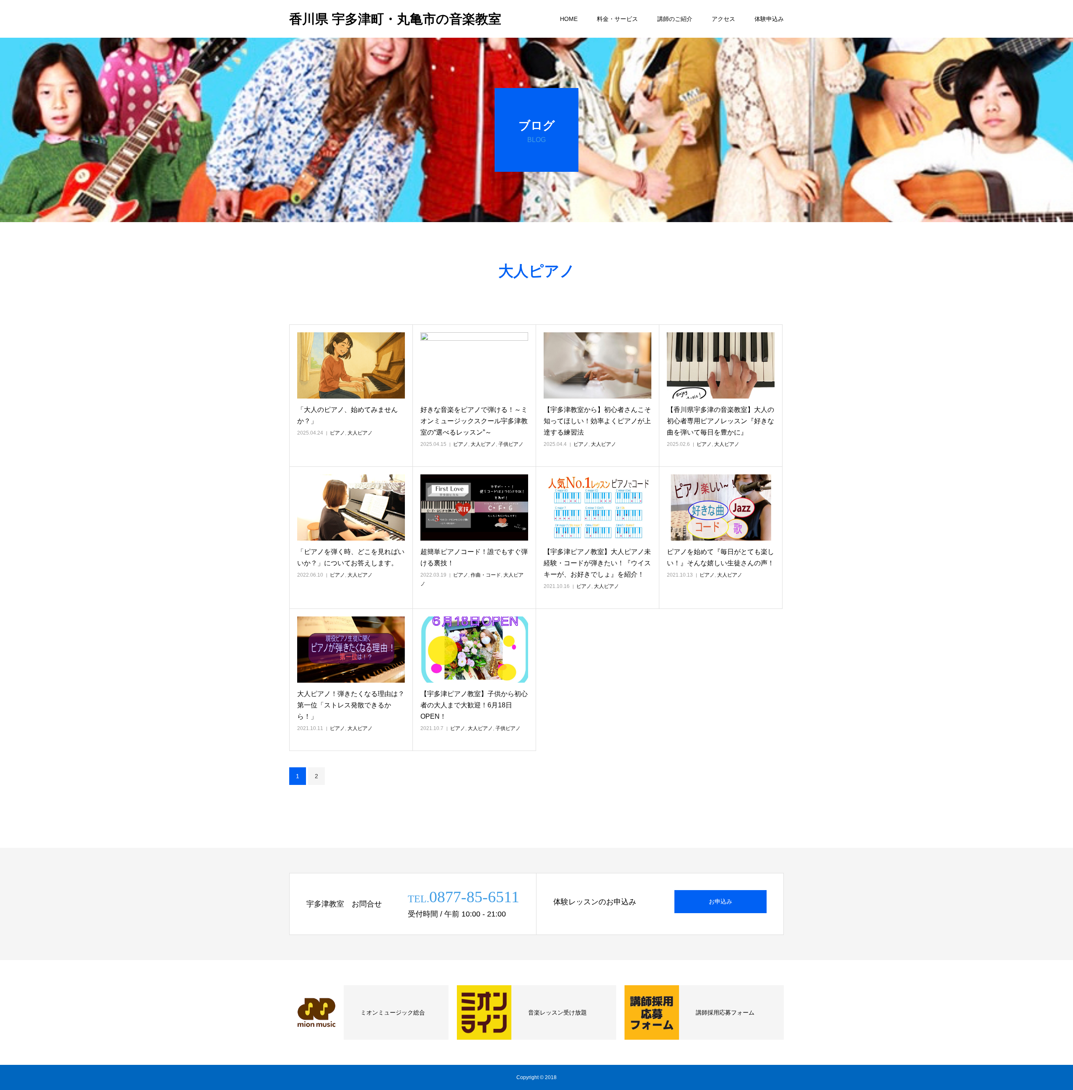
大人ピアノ (360, 433)
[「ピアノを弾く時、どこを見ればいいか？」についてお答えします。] (351, 507)
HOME (569, 19)
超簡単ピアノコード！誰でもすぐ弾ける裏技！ (474, 557)
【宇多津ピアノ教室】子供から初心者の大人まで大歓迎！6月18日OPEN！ (474, 705)
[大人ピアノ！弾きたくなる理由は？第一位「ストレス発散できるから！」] (351, 649)
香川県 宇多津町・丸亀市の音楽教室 (395, 19)
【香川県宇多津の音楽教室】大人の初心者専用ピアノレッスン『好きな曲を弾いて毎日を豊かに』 (720, 421)
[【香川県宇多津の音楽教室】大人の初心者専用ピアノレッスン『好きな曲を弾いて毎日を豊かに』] (721, 365)
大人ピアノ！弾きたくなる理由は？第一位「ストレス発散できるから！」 (350, 705)
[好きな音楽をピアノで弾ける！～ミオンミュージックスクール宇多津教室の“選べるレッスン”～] (474, 365)
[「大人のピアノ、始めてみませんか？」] (351, 365)
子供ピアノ (511, 444)
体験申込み (769, 19)
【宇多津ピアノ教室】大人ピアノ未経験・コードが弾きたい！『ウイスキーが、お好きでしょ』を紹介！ (597, 563)
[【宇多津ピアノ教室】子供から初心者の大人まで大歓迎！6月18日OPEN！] (474, 649)
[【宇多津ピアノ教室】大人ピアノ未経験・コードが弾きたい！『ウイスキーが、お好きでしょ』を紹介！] (597, 507)
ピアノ (337, 433)
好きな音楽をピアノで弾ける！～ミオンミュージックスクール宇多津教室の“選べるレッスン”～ (474, 421)
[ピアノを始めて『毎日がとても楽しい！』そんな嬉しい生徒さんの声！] (721, 507)
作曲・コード (486, 575)
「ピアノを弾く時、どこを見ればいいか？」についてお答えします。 (350, 557)
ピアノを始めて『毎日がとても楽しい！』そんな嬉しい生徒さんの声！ (720, 557)
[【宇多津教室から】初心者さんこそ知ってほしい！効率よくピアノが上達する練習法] (597, 365)
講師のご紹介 (674, 19)
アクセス (723, 19)
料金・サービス (617, 19)
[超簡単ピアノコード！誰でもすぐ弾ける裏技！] (474, 507)
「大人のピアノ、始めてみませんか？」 (347, 415)
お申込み (720, 901)
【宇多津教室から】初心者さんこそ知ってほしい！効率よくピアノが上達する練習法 (597, 421)
